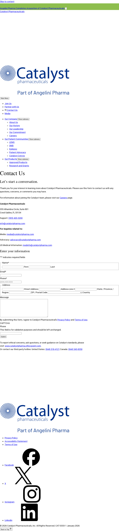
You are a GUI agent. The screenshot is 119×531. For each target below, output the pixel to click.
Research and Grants (19, 166)
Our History (14, 125)
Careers (13, 135)
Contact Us (12, 110)
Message (4, 297)
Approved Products (18, 162)
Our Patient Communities (16, 139)
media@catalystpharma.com (20, 234)
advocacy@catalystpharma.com (25, 240)
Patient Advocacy (17, 152)
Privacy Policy (63, 320)
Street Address (31, 289)
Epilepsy (13, 149)
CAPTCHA (5, 323)
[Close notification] (66, 8)
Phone (3, 278)
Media (7, 113)
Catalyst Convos (17, 156)
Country (86, 292)
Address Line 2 (68, 289)
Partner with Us (12, 107)
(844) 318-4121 (52, 349)
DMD (11, 145)
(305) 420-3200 (15, 218)
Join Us (8, 103)
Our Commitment (17, 132)
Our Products (11, 159)
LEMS (12, 142)
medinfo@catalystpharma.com (37, 245)
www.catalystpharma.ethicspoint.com (23, 346)
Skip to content (7, 1)
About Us (13, 122)
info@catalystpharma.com (12, 223)
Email (3, 271)
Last (53, 267)
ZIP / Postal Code (39, 292)
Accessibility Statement (16, 441)
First (26, 267)
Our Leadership (16, 129)
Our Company (11, 119)
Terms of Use (81, 320)
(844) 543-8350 (75, 349)
